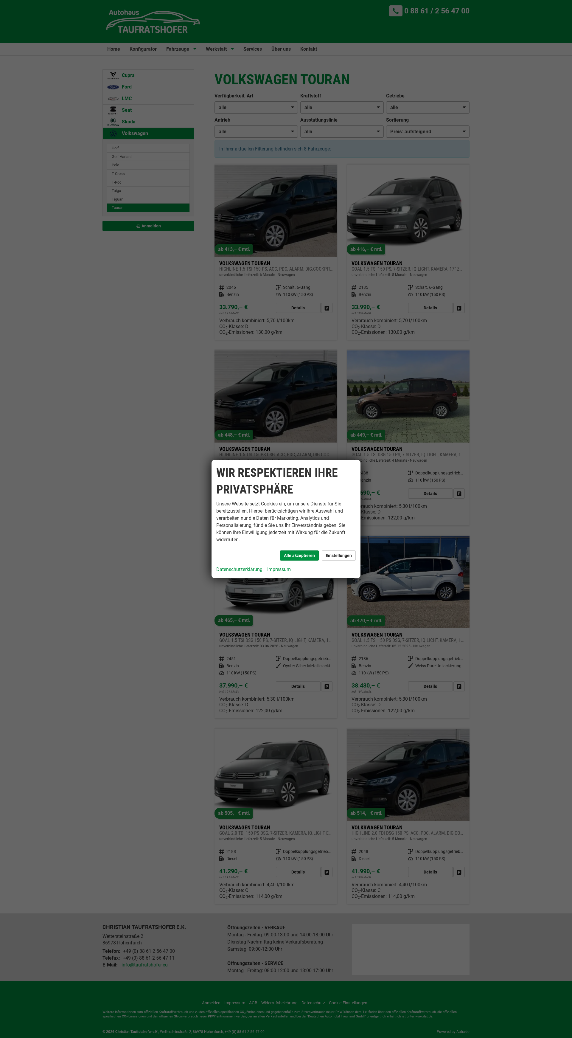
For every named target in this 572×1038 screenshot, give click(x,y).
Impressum (279, 569)
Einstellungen (339, 555)
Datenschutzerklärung (239, 569)
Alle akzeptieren (299, 555)
